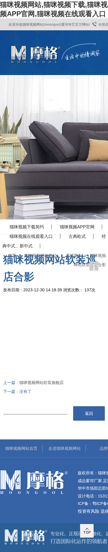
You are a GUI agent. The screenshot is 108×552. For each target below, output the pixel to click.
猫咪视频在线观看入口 (31, 236)
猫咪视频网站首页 (21, 448)
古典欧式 (77, 236)
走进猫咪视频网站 (64, 448)
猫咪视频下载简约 (27, 226)
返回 (89, 413)
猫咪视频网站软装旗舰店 (41, 382)
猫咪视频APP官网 (77, 226)
